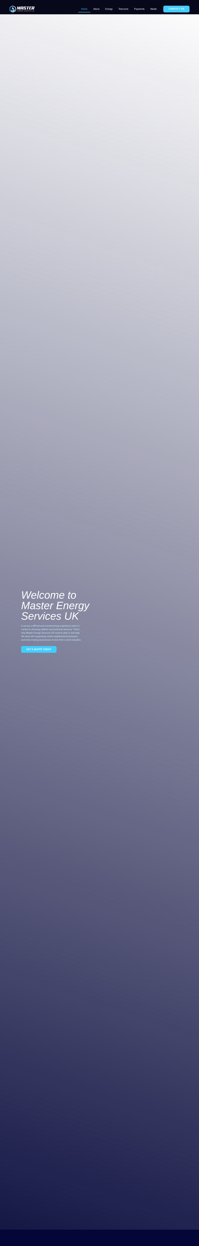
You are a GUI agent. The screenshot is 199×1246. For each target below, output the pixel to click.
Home (84, 9)
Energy (109, 9)
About (96, 9)
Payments (139, 9)
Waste (153, 9)
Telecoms (123, 9)
